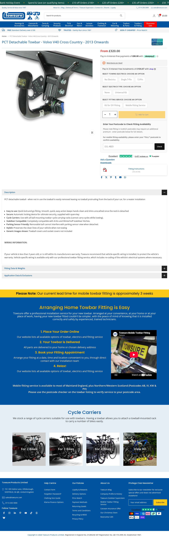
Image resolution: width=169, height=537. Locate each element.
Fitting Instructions (136, 168)
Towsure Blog (106, 489)
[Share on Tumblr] (116, 177)
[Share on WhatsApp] (125, 177)
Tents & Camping (45, 24)
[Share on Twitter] (106, 177)
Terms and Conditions (81, 510)
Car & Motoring (115, 24)
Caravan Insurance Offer (110, 508)
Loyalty (113, 8)
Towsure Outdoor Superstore (112, 498)
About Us (56, 8)
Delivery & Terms (72, 8)
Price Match (77, 498)
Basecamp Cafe (106, 517)
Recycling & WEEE (79, 515)
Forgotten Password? (52, 494)
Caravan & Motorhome (33, 24)
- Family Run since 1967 (77, 30)
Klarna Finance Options (54, 502)
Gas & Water (79, 24)
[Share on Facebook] (101, 177)
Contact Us (99, 8)
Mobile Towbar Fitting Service (109, 503)
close (167, 2)
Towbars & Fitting (138, 24)
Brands (106, 8)
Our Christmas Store (108, 512)
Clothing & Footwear (101, 24)
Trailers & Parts (126, 24)
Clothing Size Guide (52, 498)
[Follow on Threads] (37, 513)
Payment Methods (79, 502)
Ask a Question (107, 159)
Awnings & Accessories (19, 24)
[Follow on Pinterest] (20, 513)
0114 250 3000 (143, 8)
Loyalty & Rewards (79, 489)
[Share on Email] (120, 177)
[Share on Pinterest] (111, 177)
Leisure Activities (89, 24)
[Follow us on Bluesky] (4, 518)
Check (159, 146)
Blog (63, 8)
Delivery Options (79, 494)
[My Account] (154, 15)
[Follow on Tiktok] (31, 513)
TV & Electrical (69, 24)
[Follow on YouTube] (26, 513)
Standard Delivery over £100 (21, 30)
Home (4, 36)
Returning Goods (79, 506)
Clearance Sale (150, 24)
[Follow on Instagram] (9, 513)
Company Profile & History (111, 494)
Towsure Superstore (87, 8)
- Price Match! (133, 30)
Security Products (57, 24)
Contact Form (49, 489)
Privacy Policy (77, 519)
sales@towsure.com (160, 8)
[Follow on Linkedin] (15, 513)
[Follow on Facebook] (4, 513)
